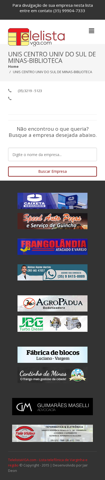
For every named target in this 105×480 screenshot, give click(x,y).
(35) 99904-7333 (69, 10)
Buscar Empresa (52, 171)
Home (13, 66)
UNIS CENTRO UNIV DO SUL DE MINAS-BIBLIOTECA (52, 71)
